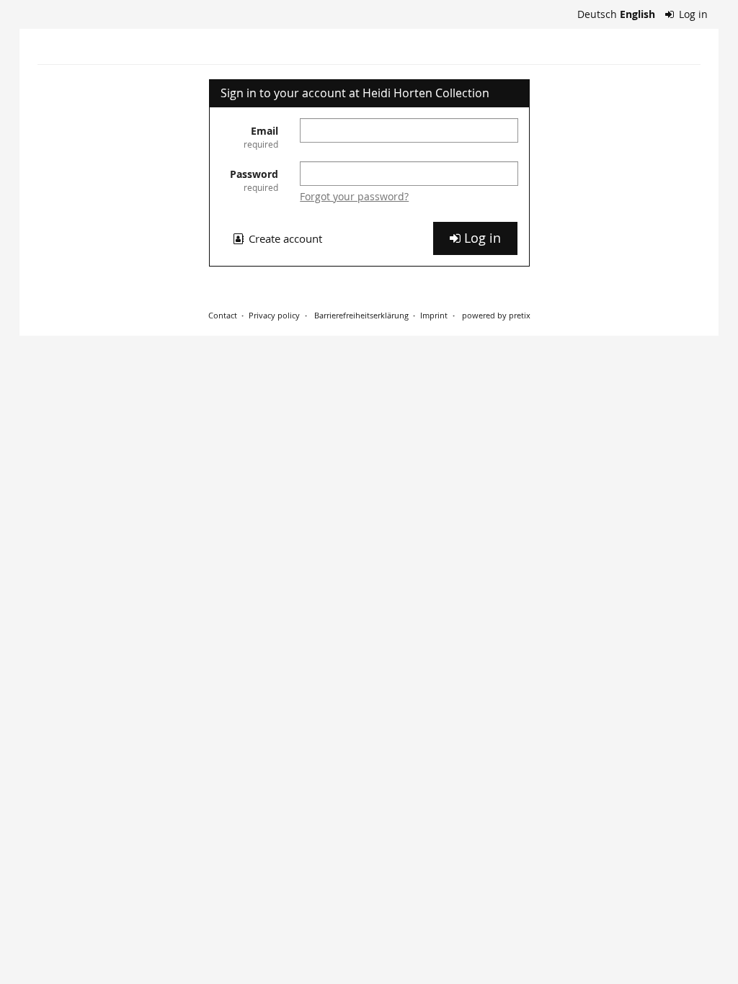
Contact (222, 315)
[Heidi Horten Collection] (38, 50)
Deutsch (597, 14)
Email (261, 137)
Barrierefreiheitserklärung (360, 315)
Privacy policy (274, 315)
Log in (692, 14)
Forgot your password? (354, 196)
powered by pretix (496, 315)
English (637, 14)
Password (254, 180)
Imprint (434, 315)
